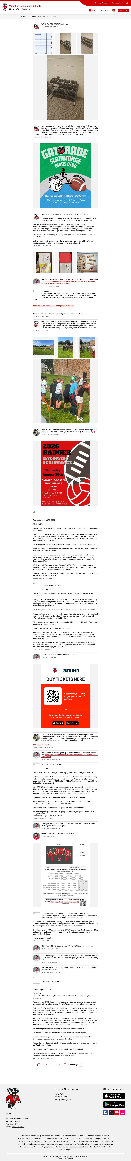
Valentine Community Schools (33, 16)
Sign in (123, 10)
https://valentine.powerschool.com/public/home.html (53, 306)
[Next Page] (65, 1064)
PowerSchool (117, 3)
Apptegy (70, 1158)
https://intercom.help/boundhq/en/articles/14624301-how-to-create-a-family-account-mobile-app (68, 282)
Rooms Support (101, 3)
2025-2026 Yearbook (41, 745)
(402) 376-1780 (18, 1127)
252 (59, 1065)
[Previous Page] (38, 1064)
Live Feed (53, 16)
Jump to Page (73, 1065)
